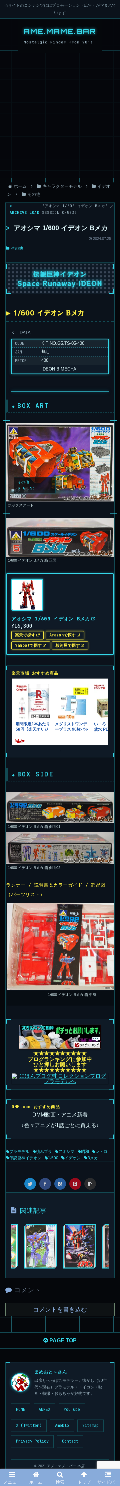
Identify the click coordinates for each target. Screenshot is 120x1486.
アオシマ (66, 1152)
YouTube (72, 1409)
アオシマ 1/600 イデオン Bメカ (50, 618)
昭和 (85, 1152)
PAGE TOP (62, 1340)
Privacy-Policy (32, 1441)
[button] (107, 911)
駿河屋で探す (68, 645)
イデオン (73, 1158)
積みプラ (44, 1152)
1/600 (53, 1158)
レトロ (101, 1152)
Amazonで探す (62, 635)
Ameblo (62, 1425)
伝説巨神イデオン (25, 1158)
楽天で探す (25, 635)
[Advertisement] (60, 114)
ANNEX (44, 1409)
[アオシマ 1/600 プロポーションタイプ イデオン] (79, 1246)
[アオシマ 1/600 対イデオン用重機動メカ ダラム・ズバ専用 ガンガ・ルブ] (40, 1246)
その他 (17, 248)
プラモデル (19, 1152)
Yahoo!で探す (28, 645)
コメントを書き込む (60, 1309)
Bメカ (92, 1158)
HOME (20, 1409)
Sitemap (90, 1425)
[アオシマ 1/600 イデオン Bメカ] (60, 1184)
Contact (70, 1441)
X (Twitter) (29, 1425)
